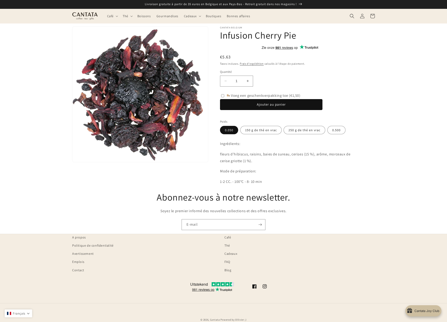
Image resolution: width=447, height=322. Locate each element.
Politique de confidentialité (93, 245)
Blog (227, 270)
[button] (112, 16)
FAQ (227, 262)
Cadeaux (230, 254)
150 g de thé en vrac (261, 130)
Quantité (226, 72)
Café (227, 237)
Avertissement (83, 254)
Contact (78, 270)
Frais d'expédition (252, 63)
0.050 (229, 130)
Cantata (215, 319)
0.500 (336, 130)
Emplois (78, 262)
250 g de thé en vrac (304, 130)
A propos (79, 237)
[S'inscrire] (260, 224)
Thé (227, 245)
